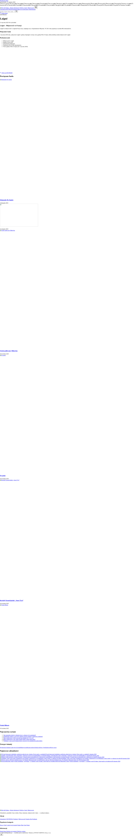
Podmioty (15, 9)
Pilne (22, 825)
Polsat (28, 825)
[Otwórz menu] (36, 7)
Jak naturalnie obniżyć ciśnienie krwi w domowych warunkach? (20, 735)
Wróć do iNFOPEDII (6, 73)
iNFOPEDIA (9, 9)
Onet (25, 825)
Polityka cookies (21, 831)
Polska (19, 825)
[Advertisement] (47, 60)
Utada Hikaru (4, 725)
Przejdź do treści (4, 0)
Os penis (2, 475)
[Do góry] (1, 835)
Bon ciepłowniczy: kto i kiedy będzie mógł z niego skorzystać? (19, 739)
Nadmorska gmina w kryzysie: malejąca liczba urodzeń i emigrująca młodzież (23, 736)
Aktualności (3, 9)
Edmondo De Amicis (6, 200)
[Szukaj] (16, 11)
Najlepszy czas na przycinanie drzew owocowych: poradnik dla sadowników (23, 741)
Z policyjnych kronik (15, 747)
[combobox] (7, 12)
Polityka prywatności (11, 831)
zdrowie (48, 747)
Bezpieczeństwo (31, 747)
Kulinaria (33, 9)
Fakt (5, 825)
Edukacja (37, 747)
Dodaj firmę (3, 831)
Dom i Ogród (43, 747)
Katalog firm (27, 9)
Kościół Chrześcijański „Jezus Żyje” (11, 600)
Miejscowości (21, 9)
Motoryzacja (23, 747)
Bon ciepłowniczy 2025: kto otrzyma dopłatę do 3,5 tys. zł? (19, 738)
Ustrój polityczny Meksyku (9, 351)
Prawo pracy (53, 747)
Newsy (2, 825)
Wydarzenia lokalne (5, 747)
